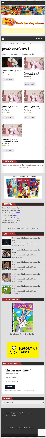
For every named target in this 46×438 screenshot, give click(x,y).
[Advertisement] (24, 31)
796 (18, 218)
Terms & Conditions (26, 428)
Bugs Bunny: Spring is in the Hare (22, 334)
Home (4, 43)
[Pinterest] (39, 38)
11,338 (18, 213)
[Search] (44, 38)
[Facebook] (36, 38)
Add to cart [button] (7, 80)
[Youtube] (41, 38)
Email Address (11, 377)
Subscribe (9, 387)
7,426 (15, 215)
